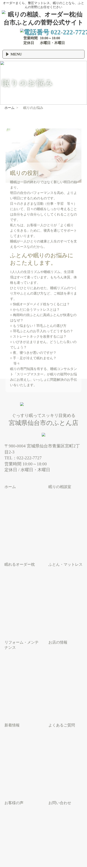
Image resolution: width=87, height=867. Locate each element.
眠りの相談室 (59, 487)
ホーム (10, 487)
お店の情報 (57, 642)
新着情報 (12, 725)
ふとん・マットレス (65, 564)
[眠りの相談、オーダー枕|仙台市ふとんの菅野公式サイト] (43, 22)
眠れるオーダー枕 (19, 564)
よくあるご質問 (61, 725)
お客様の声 (13, 803)
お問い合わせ (59, 803)
